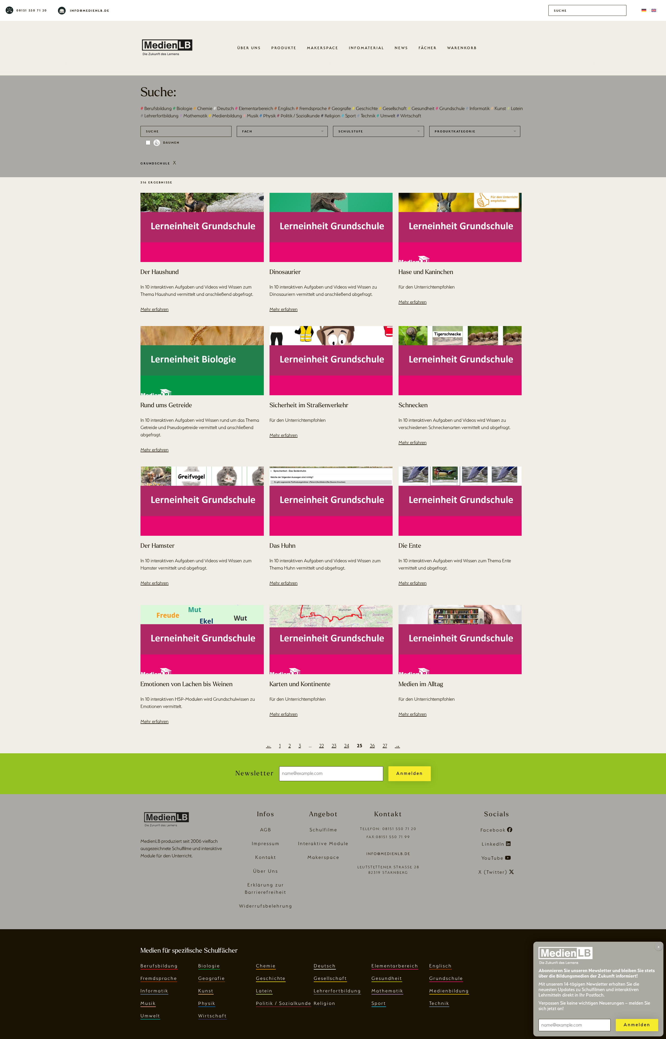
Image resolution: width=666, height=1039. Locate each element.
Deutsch (223, 108)
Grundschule (450, 108)
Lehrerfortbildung (159, 115)
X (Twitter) (493, 872)
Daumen (171, 142)
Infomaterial (366, 48)
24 (346, 745)
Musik (250, 115)
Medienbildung (225, 115)
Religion (330, 115)
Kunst (498, 108)
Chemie (202, 108)
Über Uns (249, 48)
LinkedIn (493, 844)
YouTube (493, 858)
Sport (348, 115)
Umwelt (385, 115)
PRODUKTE (284, 48)
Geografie (339, 108)
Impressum (266, 843)
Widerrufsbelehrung (265, 906)
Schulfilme (323, 829)
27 (385, 745)
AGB (265, 829)
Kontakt (265, 857)
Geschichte (365, 108)
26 (372, 745)
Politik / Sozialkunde (298, 115)
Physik (267, 115)
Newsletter (254, 773)
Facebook (493, 830)
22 (321, 745)
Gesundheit (421, 108)
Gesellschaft (393, 108)
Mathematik (193, 115)
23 (334, 745)
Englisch (284, 108)
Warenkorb (462, 48)
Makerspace (322, 48)
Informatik (478, 108)
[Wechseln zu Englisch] (654, 10)
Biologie (182, 108)
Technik (366, 115)
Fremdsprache (311, 108)
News (401, 48)
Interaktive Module (323, 843)
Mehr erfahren (154, 309)
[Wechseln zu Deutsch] (644, 10)
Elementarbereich (254, 108)
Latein (515, 108)
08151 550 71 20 (31, 10)
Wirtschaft (408, 115)
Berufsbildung (156, 108)
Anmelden (409, 773)
